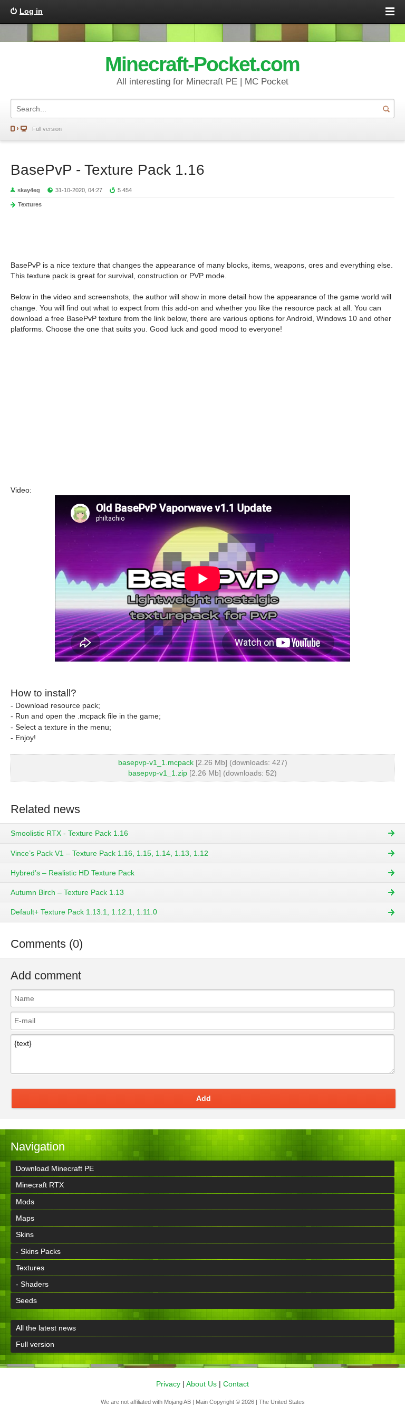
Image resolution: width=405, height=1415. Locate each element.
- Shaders (32, 1284)
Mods (25, 1201)
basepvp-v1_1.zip (157, 773)
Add (203, 1098)
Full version (47, 129)
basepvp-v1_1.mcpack (156, 762)
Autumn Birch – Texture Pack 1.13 (67, 892)
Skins (25, 1234)
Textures (30, 204)
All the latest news (46, 1328)
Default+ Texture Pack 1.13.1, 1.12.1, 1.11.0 (84, 912)
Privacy (168, 1384)
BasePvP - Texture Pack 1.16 (108, 170)
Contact (236, 1384)
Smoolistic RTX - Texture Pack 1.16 (69, 833)
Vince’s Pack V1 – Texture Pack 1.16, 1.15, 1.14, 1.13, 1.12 (109, 853)
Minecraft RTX (40, 1185)
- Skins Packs (38, 1251)
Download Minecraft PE (55, 1168)
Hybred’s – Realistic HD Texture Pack (72, 873)
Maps (25, 1218)
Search (386, 108)
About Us (201, 1384)
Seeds (26, 1300)
